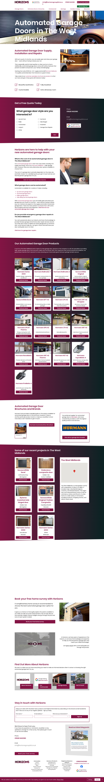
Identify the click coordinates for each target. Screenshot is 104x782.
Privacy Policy (60, 779)
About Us (37, 764)
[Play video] (34, 643)
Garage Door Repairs (52, 768)
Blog (37, 765)
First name (19, 713)
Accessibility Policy (37, 771)
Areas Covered (37, 766)
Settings (90, 779)
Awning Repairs (52, 769)
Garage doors (62, 685)
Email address (38, 713)
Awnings (52, 765)
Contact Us (37, 768)
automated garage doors (25, 201)
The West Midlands (70, 460)
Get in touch (80, 685)
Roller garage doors (22, 195)
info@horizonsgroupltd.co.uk (77, 119)
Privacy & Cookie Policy (37, 769)
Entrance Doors (52, 764)
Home (37, 762)
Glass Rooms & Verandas (52, 766)
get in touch (69, 646)
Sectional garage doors (24, 193)
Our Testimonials (44, 686)
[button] (19, 9)
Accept (97, 779)
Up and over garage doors (24, 192)
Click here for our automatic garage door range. (32, 208)
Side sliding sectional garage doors (27, 197)
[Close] (102, 779)
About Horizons (26, 685)
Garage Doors (52, 762)
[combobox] (61, 716)
